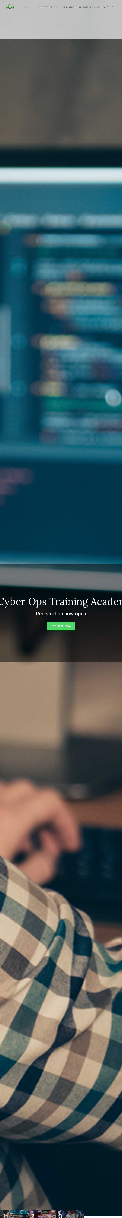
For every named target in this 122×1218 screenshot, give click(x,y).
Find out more (61, 621)
